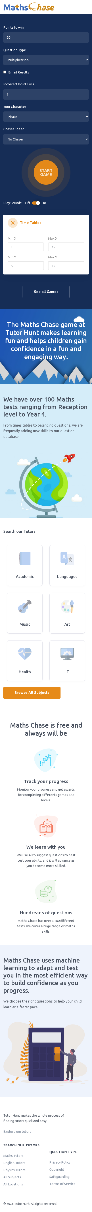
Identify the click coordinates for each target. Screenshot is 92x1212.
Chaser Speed (13, 129)
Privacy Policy (59, 1162)
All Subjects (12, 1177)
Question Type (14, 50)
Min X (12, 238)
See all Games (46, 292)
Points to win (13, 27)
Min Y (12, 257)
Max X (52, 238)
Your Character (14, 107)
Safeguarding (59, 1177)
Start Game (46, 172)
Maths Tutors (13, 1156)
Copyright (56, 1169)
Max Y (52, 257)
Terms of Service (62, 1184)
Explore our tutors (17, 1131)
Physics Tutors (14, 1170)
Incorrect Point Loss (18, 84)
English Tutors (14, 1163)
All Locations (13, 1184)
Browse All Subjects (32, 693)
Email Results (17, 72)
